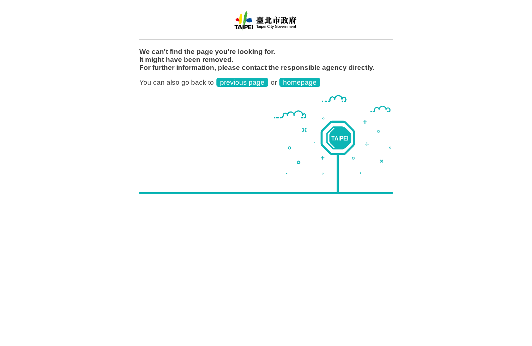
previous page (242, 82)
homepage (300, 82)
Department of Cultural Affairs (266, 23)
